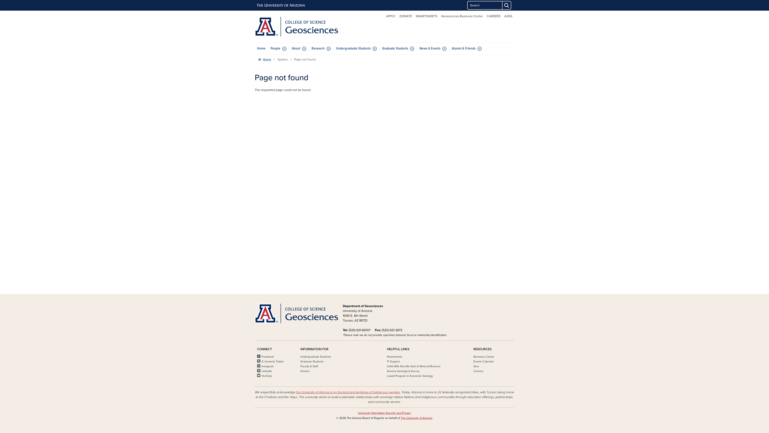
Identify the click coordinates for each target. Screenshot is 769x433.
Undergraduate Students (353, 48)
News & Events (430, 48)
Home (261, 48)
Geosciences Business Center (462, 16)
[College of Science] (296, 313)
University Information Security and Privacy (384, 413)
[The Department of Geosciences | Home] (296, 26)
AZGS (508, 16)
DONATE (406, 16)
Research (318, 48)
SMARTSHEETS (426, 16)
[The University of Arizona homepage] (281, 5)
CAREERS (493, 16)
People (275, 48)
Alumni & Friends (464, 48)
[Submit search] (506, 5)
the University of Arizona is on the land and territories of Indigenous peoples (348, 392)
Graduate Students (395, 48)
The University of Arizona (416, 418)
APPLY (391, 16)
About (296, 48)
